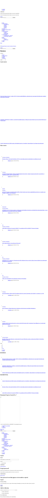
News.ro (5, 437)
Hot (5, 206)
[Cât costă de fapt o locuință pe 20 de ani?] (25, 236)
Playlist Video (6, 33)
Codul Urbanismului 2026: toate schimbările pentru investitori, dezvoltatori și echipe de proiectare (22, 143)
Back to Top (2, 429)
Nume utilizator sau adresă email (5, 459)
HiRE (3, 37)
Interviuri (3, 447)
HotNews (5, 26)
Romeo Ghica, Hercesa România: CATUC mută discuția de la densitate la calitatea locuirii (21, 159)
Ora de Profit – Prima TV (8, 36)
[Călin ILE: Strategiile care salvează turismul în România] (25, 269)
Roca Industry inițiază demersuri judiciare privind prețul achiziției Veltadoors (18, 308)
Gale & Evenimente (5, 31)
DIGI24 (5, 25)
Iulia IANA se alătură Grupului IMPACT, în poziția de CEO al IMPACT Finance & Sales (20, 228)
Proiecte (3, 57)
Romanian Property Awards (6, 29)
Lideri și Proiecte (4, 55)
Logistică (3, 56)
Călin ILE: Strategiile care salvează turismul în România (14, 278)
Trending (3, 188)
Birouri (3, 54)
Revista (3, 30)
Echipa (3, 41)
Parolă (1, 461)
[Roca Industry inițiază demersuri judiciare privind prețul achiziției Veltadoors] (25, 301)
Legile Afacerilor (4, 34)
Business (3, 28)
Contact (3, 40)
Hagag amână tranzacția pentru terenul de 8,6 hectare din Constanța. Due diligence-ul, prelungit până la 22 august (23, 324)
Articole (5, 32)
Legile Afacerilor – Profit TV (8, 35)
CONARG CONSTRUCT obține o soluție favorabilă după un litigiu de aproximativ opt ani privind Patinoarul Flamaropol (23, 120)
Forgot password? (3, 466)
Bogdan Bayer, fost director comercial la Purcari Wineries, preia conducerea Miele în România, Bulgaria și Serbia (23, 340)
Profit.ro (5, 436)
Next (3, 348)
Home (3, 22)
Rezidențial (4, 58)
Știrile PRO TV (6, 24)
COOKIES (4, 427)
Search (14, 17)
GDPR (3, 426)
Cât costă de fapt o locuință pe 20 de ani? (11, 243)
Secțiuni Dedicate (4, 23)
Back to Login (2, 475)
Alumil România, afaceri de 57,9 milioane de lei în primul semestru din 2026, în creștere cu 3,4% (23, 293)
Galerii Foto (6, 442)
